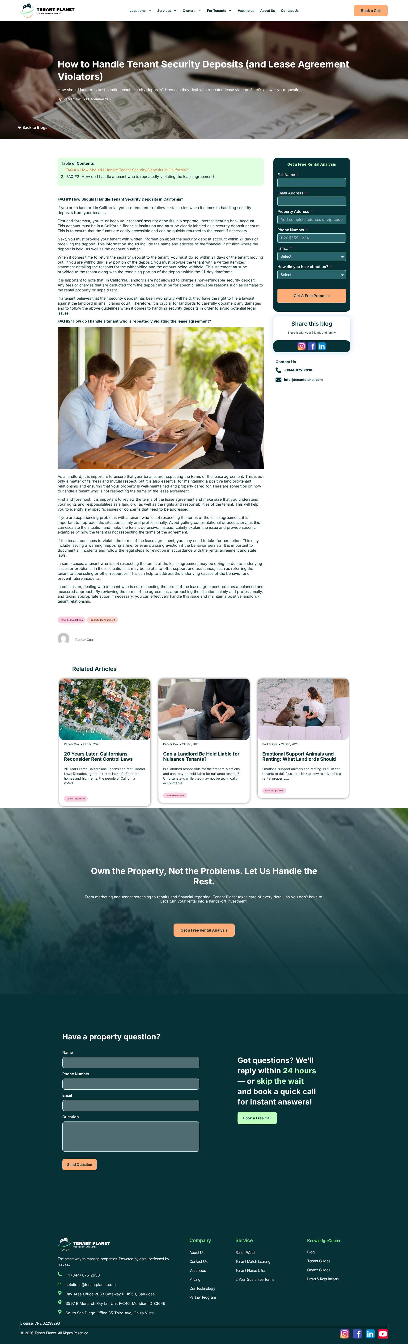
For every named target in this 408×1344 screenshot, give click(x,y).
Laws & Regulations (71, 619)
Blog (310, 1252)
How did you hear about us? (303, 266)
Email (67, 1095)
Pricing (194, 1279)
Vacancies (246, 10)
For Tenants (216, 10)
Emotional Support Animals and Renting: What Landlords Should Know (248, 759)
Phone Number (291, 229)
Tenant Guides (318, 1261)
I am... (283, 248)
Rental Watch (245, 1252)
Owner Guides (318, 1270)
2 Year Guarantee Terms (254, 1279)
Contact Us (290, 10)
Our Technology (202, 1288)
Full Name (286, 174)
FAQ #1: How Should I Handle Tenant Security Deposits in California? (127, 170)
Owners (189, 10)
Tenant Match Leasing (252, 1261)
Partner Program (202, 1297)
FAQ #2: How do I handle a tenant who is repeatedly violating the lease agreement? (140, 176)
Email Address (290, 193)
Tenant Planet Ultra (250, 1270)
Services (164, 10)
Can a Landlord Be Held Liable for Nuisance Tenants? (150, 756)
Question (70, 1116)
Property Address (293, 211)
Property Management (102, 619)
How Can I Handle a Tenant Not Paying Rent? (345, 756)
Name (67, 1052)
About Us (267, 10)
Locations (138, 10)
